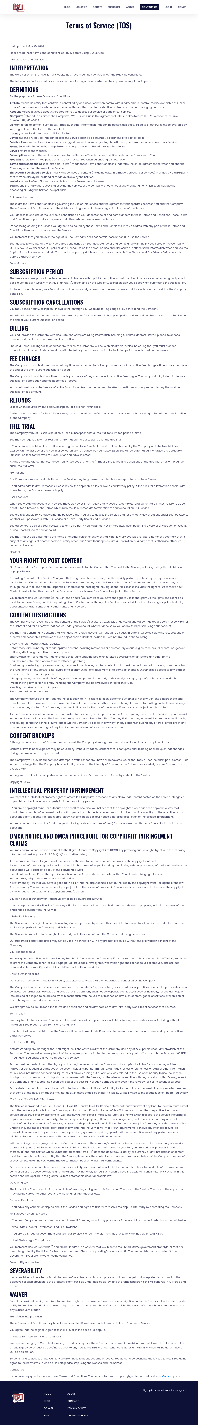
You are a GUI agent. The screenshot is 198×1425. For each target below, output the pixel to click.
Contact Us (149, 7)
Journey (81, 7)
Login (168, 7)
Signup (182, 7)
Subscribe (114, 7)
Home (47, 1393)
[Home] (18, 6)
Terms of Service (78, 1415)
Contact (167, 1376)
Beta (47, 1415)
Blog (67, 7)
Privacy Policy (76, 1408)
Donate (97, 7)
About (130, 7)
